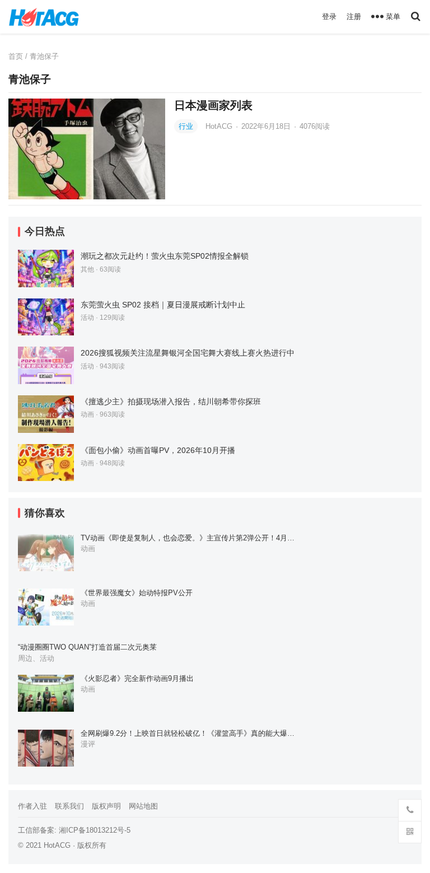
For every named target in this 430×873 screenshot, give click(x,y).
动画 (87, 414)
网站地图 (143, 806)
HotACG (220, 126)
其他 (87, 269)
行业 (186, 126)
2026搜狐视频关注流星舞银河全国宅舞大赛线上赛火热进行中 (188, 352)
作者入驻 (32, 806)
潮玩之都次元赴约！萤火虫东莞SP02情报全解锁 (165, 255)
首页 (15, 56)
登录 (329, 16)
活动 (87, 317)
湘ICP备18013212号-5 (94, 830)
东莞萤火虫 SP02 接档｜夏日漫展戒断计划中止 (163, 304)
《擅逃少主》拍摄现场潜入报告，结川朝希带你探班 (171, 401)
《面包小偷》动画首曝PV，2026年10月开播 (158, 450)
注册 (354, 16)
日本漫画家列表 (213, 105)
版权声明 (106, 806)
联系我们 (69, 806)
